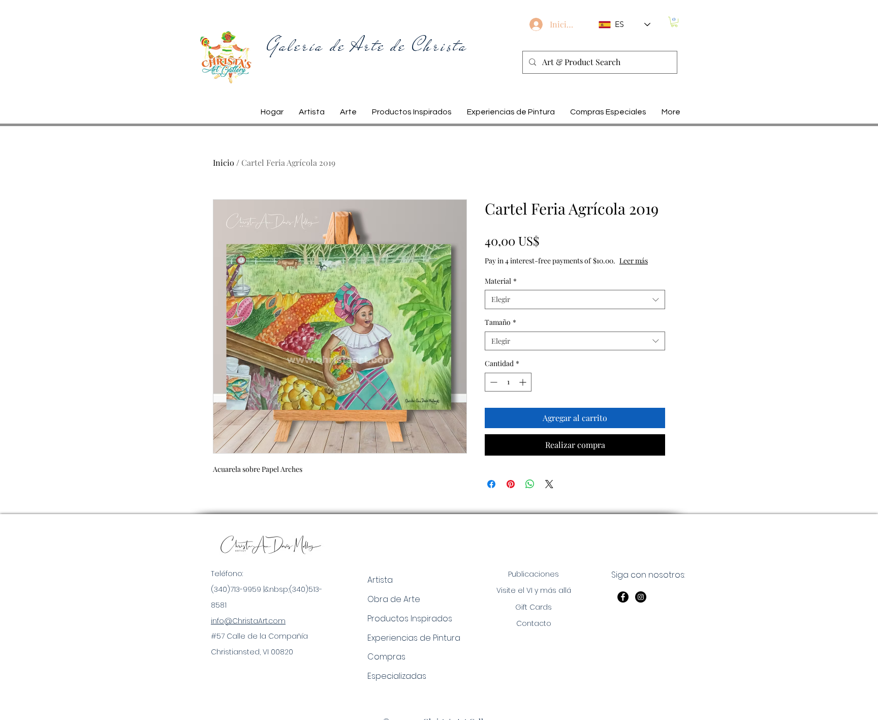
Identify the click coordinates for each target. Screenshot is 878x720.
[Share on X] (549, 484)
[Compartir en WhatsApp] (530, 484)
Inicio (223, 162)
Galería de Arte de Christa (367, 46)
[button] (674, 22)
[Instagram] (640, 597)
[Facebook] (623, 597)
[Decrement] (492, 382)
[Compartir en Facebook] (491, 484)
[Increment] (523, 382)
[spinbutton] (508, 382)
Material (501, 281)
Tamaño (500, 322)
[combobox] (575, 299)
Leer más (633, 260)
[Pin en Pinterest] (511, 484)
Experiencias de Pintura (413, 638)
